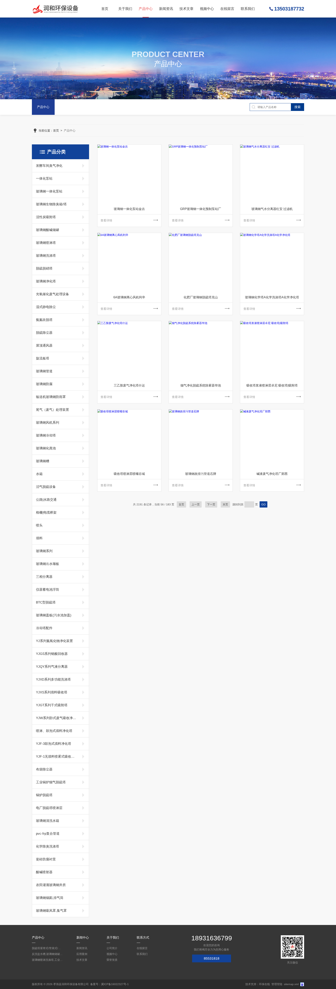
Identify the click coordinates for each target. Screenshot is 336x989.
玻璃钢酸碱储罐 (47, 230)
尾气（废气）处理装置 (52, 410)
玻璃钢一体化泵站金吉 (129, 209)
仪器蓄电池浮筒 (47, 589)
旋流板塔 (42, 358)
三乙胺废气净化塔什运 (129, 385)
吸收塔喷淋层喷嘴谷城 (129, 473)
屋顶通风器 (44, 345)
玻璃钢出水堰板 (47, 564)
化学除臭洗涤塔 (47, 846)
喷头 (39, 525)
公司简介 (112, 948)
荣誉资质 (112, 959)
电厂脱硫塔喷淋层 (49, 808)
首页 (104, 9)
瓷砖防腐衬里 (46, 859)
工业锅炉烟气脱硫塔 (51, 782)
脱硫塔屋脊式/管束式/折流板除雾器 (47, 948)
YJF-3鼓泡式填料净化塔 (53, 744)
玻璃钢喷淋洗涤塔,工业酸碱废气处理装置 (47, 959)
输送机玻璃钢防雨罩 (51, 397)
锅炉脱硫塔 (44, 795)
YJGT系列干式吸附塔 (51, 705)
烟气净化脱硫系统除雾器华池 (200, 385)
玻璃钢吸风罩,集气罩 (51, 911)
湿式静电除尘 (46, 307)
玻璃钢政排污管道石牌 (200, 473)
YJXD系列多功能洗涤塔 (53, 679)
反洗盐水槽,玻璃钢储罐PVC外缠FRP (47, 954)
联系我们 (248, 9)
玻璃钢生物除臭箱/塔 (51, 204)
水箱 (39, 474)
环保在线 (264, 984)
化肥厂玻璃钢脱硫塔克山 (201, 297)
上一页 (196, 504)
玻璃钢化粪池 (46, 448)
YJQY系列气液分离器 (52, 666)
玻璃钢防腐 (44, 384)
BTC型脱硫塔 (46, 602)
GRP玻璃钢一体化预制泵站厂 (200, 209)
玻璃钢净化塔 (46, 281)
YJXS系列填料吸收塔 (51, 692)
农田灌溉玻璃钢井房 (51, 885)
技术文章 (186, 9)
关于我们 (125, 9)
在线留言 (227, 9)
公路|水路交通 (46, 500)
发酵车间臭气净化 (49, 166)
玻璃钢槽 (42, 461)
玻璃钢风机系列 (47, 422)
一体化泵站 (44, 178)
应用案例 (81, 954)
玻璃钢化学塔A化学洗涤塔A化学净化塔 (272, 297)
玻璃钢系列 (44, 551)
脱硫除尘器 (44, 333)
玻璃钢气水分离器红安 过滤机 (272, 209)
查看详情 (106, 220)
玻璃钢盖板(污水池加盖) (53, 615)
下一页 (211, 504)
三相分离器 (44, 577)
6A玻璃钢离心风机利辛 (129, 297)
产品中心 (146, 9)
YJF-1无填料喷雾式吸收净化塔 (57, 756)
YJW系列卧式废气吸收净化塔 (57, 718)
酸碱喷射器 (44, 872)
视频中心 (207, 9)
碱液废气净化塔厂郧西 (272, 473)
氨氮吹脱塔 (44, 320)
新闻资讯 (166, 9)
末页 (225, 504)
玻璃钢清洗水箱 (47, 821)
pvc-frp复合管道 (48, 833)
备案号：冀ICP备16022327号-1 (109, 984)
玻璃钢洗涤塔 (46, 255)
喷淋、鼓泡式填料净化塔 (54, 731)
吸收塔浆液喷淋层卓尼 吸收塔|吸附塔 (272, 385)
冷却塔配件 (44, 628)
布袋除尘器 (44, 769)
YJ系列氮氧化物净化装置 (54, 641)
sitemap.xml (291, 984)
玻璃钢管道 (44, 371)
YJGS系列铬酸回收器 (52, 654)
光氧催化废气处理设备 (52, 294)
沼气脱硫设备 (46, 487)
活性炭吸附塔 (46, 217)
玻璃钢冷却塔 (46, 435)
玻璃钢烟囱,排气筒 (49, 898)
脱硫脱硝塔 (44, 268)
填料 (39, 538)
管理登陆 (276, 984)
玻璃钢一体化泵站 (49, 191)
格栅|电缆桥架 (46, 512)
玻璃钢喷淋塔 (46, 243)
